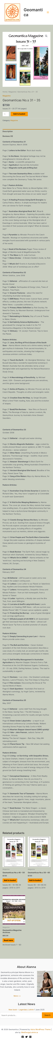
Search (47, 1015)
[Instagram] (30, 1037)
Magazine (12, 92)
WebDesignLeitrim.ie (29, 1032)
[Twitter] (26, 1037)
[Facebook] (22, 1037)
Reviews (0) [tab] (8, 136)
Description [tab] (8, 131)
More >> (17, 996)
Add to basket (19, 114)
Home (5, 92)
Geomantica (33, 12)
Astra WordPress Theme (40, 1029)
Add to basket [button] (10, 880)
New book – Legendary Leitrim (21, 1010)
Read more (8, 940)
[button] (46, 36)
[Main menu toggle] (47, 12)
